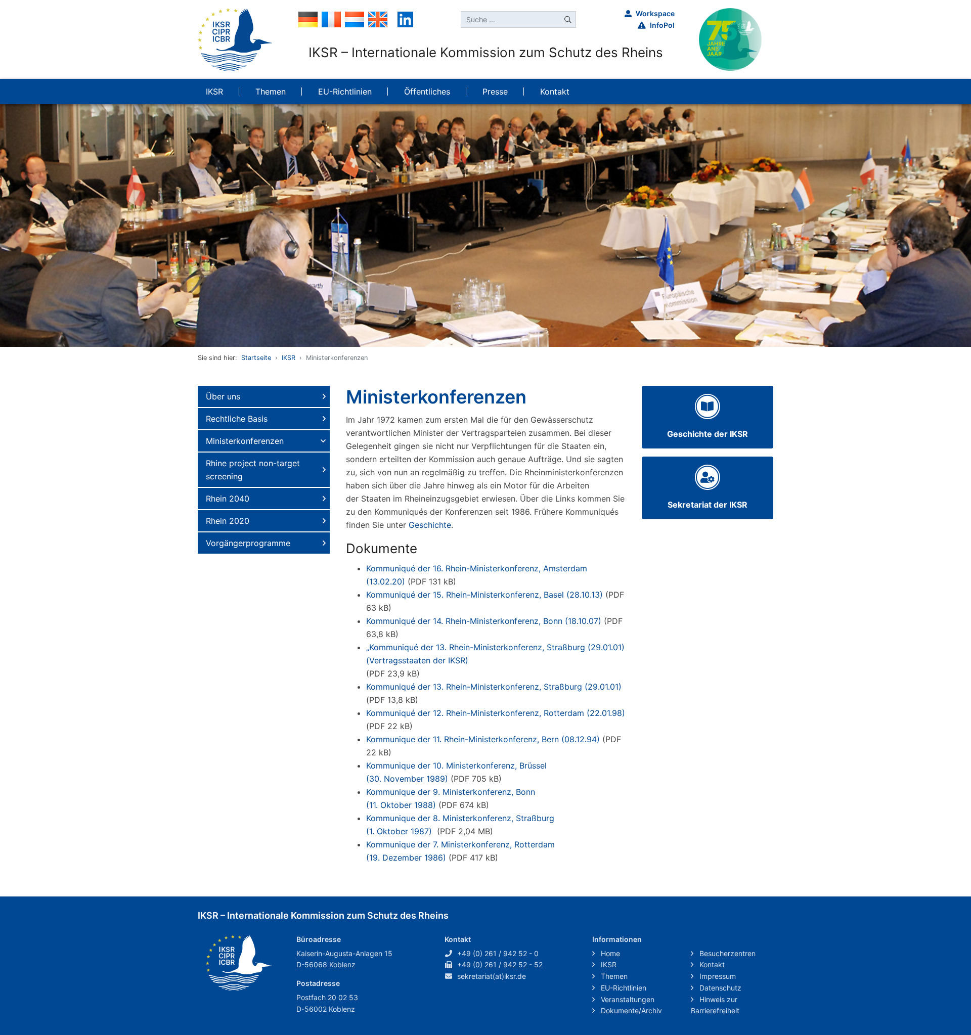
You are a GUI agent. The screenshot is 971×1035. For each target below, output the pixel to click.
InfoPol (662, 25)
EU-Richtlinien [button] (345, 91)
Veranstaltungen (626, 999)
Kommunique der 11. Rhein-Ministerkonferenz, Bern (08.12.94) (483, 739)
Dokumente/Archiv (630, 1010)
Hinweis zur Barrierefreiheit (715, 1005)
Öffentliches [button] (427, 91)
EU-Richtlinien (622, 987)
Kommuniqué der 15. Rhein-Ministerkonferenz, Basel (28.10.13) (484, 595)
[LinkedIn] (405, 19)
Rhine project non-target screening (253, 469)
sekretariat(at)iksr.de (491, 976)
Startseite (256, 358)
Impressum (716, 976)
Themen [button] (270, 91)
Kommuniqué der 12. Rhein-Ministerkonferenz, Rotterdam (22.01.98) (495, 713)
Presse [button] (495, 91)
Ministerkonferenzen (245, 441)
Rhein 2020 (227, 521)
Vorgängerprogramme (248, 543)
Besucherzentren (726, 953)
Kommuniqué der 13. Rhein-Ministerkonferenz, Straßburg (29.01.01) (494, 687)
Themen (613, 976)
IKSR (288, 358)
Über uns (223, 396)
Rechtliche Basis (237, 419)
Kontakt (711, 964)
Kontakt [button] (554, 91)
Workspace (655, 13)
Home (609, 953)
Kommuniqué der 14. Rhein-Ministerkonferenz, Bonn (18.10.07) (483, 621)
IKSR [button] (214, 91)
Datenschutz (719, 987)
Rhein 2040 (227, 498)
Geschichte (430, 525)
